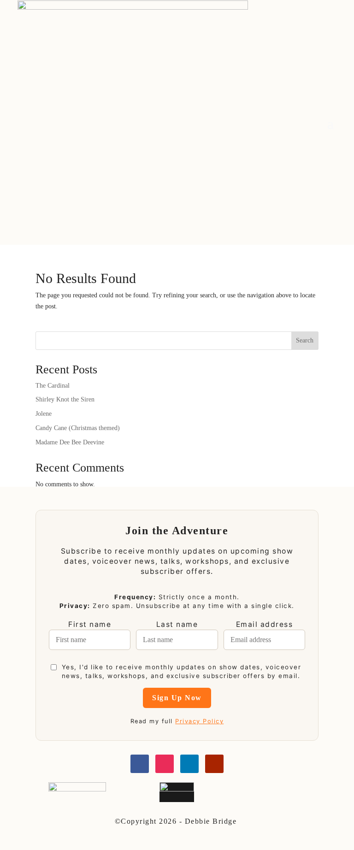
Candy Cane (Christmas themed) (77, 428)
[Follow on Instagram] (164, 764)
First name (89, 624)
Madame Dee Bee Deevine (69, 442)
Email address (264, 624)
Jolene (43, 413)
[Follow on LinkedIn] (189, 764)
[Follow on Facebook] (139, 764)
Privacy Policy (199, 721)
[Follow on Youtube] (214, 764)
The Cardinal (52, 385)
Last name (177, 624)
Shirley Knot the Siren (64, 399)
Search (304, 340)
